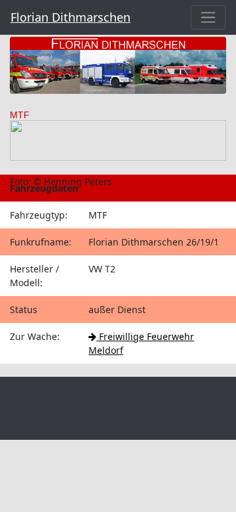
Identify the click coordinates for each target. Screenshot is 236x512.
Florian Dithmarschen (70, 17)
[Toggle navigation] (208, 17)
